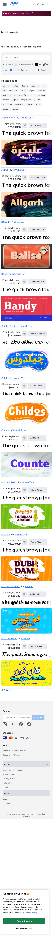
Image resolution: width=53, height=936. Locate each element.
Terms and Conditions (12, 770)
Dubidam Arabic (9, 482)
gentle (37, 100)
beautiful (22, 95)
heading (6, 109)
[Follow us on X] (14, 724)
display (12, 95)
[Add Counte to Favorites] (24, 438)
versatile (13, 90)
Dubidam (5, 534)
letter (22, 90)
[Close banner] (48, 13)
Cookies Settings (24, 928)
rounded (35, 86)
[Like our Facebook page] (30, 724)
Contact (6, 803)
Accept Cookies (24, 921)
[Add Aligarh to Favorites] (24, 177)
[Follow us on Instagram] (6, 724)
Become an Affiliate (11, 755)
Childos (5, 378)
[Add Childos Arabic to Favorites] (24, 333)
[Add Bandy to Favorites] (24, 281)
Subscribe (38, 717)
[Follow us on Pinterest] (22, 724)
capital (15, 100)
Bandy (4, 273)
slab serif (41, 90)
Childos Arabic (8, 326)
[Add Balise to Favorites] (24, 229)
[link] (43, 4)
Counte (5, 430)
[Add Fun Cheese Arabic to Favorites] (24, 594)
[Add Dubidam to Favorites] (24, 542)
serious (41, 95)
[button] (38, 64)
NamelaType (26, 117)
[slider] (26, 64)
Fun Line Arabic (9, 638)
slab (4, 95)
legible (25, 86)
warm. (30, 104)
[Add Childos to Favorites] (24, 386)
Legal (5, 787)
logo (44, 86)
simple (32, 95)
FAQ (5, 799)
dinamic (6, 100)
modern (6, 86)
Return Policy (8, 783)
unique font (26, 100)
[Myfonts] (14, 5)
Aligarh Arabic (8, 117)
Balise (4, 221)
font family (7, 104)
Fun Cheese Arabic (10, 586)
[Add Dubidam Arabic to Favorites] (24, 490)
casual (15, 109)
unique (31, 90)
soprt (38, 104)
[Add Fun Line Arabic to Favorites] (24, 646)
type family (19, 104)
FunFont (29, 586)
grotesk (16, 86)
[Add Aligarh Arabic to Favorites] (24, 125)
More (7, 690)
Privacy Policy (9, 778)
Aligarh (5, 169)
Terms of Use (8, 774)
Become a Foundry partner (14, 750)
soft (4, 90)
